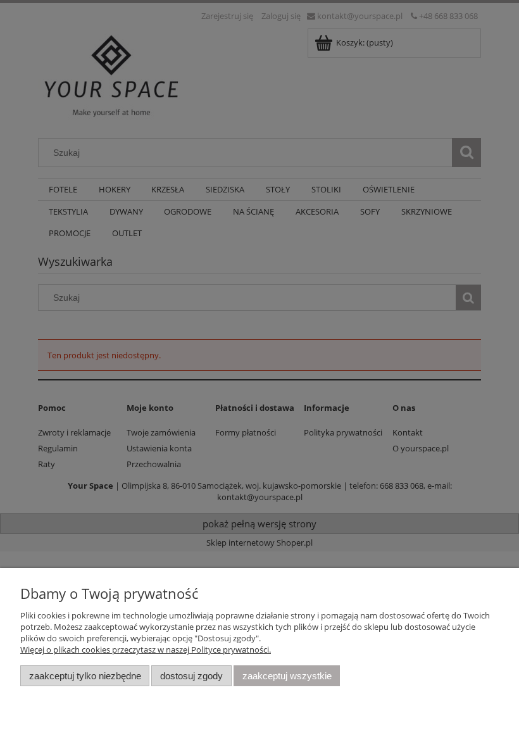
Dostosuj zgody (191, 675)
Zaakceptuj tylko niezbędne (85, 675)
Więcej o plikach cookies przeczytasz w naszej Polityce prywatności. (145, 649)
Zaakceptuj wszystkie (287, 675)
